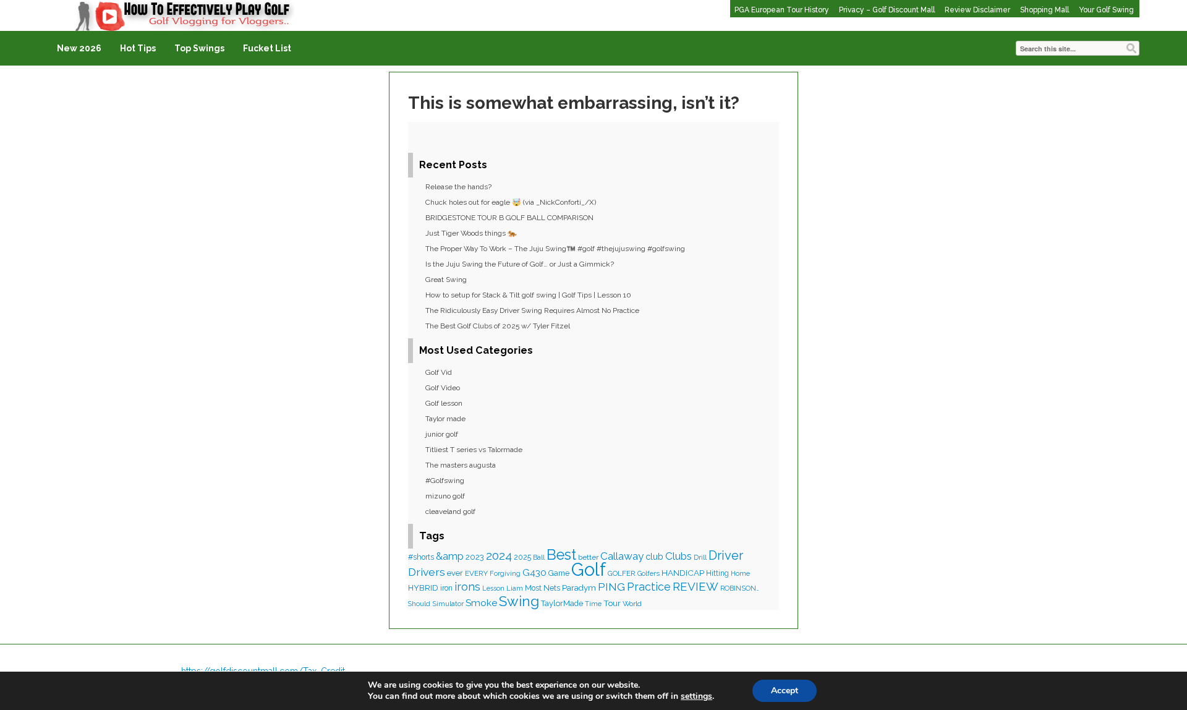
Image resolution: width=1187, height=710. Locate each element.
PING (611, 586)
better (588, 557)
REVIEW (695, 586)
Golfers (648, 574)
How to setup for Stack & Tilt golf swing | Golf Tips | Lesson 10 (528, 295)
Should (419, 603)
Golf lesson (443, 403)
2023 (475, 557)
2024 (499, 555)
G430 (534, 572)
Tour (612, 603)
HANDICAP (683, 573)
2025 (522, 557)
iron (446, 588)
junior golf (441, 434)
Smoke (481, 603)
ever (455, 573)
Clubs (678, 556)
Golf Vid (438, 372)
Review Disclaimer (977, 10)
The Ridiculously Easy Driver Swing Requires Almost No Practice (532, 310)
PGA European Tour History (781, 10)
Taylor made (445, 418)
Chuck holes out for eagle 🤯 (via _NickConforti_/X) (510, 202)
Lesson (493, 588)
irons (467, 586)
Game (558, 573)
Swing (519, 601)
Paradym (579, 587)
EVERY (476, 573)
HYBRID (423, 587)
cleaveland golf (450, 511)
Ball (539, 557)
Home (740, 574)
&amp (450, 556)
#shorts (421, 557)
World (632, 603)
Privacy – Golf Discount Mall (887, 10)
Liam (514, 588)
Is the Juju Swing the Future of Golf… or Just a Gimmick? (519, 264)
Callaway (622, 556)
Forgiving (505, 574)
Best (561, 554)
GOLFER (622, 573)
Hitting (717, 573)
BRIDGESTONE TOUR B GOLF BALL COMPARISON (509, 217)
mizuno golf (445, 496)
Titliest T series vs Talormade (473, 449)
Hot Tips (138, 48)
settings (696, 696)
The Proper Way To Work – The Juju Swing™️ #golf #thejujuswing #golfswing (555, 248)
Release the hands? (458, 186)
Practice (649, 586)
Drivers (426, 571)
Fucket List (267, 48)
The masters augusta (460, 465)
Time (593, 603)
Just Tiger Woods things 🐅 (471, 233)
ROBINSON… (739, 588)
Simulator (448, 603)
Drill (700, 557)
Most (533, 588)
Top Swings (199, 48)
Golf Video (442, 387)
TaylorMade (562, 603)
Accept (784, 690)
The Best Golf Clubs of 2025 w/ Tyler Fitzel (497, 326)
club (654, 556)
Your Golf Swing (1106, 10)
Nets (551, 587)
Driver (725, 555)
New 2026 (79, 48)
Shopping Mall (1044, 10)
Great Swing (446, 279)
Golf (588, 569)
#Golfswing (444, 480)
